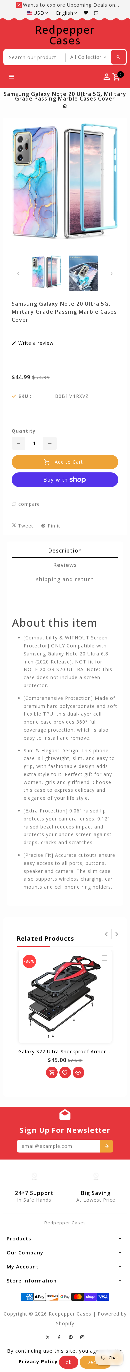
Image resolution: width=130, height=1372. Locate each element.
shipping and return (65, 579)
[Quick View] (78, 1072)
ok (69, 1362)
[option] (46, 272)
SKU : (25, 396)
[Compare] (99, 12)
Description (65, 550)
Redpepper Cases (65, 35)
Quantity (24, 431)
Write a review (35, 343)
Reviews (65, 565)
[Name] (106, 1146)
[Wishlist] (87, 12)
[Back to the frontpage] (65, 106)
